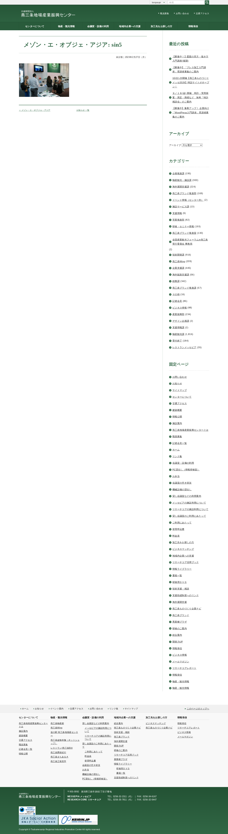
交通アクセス (202, 13)
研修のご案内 (179, 628)
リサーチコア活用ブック (185, 562)
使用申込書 (178, 529)
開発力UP (177, 641)
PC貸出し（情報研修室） (186, 469)
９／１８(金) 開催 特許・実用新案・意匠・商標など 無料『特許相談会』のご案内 (190, 97)
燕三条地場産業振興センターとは (190, 430)
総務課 (176, 281)
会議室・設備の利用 (98, 26)
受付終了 (177, 340)
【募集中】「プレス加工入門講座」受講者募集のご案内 (189, 69)
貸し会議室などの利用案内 (186, 496)
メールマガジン (180, 661)
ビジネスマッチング (183, 549)
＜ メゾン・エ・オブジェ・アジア (34, 110)
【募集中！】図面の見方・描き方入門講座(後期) (190, 58)
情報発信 (193, 26)
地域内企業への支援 (130, 26)
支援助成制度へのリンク (185, 595)
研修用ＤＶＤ (179, 582)
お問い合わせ (182, 13)
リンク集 (177, 456)
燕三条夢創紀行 (58, 752)
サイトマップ (179, 390)
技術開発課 (178, 254)
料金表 (176, 535)
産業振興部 (178, 314)
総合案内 (177, 635)
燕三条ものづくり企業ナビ (186, 608)
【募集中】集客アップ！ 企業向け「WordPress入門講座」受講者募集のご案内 (190, 112)
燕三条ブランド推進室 (184, 233)
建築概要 (177, 410)
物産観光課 (178, 334)
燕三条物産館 (57, 723)
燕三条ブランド (180, 615)
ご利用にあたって (182, 522)
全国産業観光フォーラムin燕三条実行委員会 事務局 (190, 241)
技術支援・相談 (180, 588)
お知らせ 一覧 (82, 110)
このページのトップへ (198, 708)
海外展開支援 (179, 602)
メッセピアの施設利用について (189, 502)
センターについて (34, 26)
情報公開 (177, 416)
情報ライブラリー (182, 569)
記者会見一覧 (179, 443)
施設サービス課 (180, 206)
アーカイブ (175, 145)
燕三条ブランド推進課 (184, 287)
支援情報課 (178, 327)
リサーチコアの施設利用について (190, 509)
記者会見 (177, 301)
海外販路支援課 (180, 274)
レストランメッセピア (184, 347)
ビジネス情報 (179, 307)
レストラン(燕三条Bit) (62, 748)
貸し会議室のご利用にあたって (189, 516)
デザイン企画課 (180, 321)
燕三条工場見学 (58, 761)
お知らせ (177, 383)
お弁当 (176, 476)
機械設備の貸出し (182, 489)
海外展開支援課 (180, 186)
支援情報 (177, 213)
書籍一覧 (177, 575)
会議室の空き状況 (182, 482)
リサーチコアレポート (184, 668)
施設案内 (177, 423)
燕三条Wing (178, 261)
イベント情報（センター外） (188, 200)
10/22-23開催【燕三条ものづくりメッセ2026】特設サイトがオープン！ (190, 82)
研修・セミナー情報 (183, 226)
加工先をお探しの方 (161, 26)
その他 (176, 294)
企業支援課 (178, 268)
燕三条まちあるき (59, 757)
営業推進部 (178, 219)
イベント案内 (57, 708)
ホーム (176, 449)
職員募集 (164, 13)
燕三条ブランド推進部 (184, 193)
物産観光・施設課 (182, 180)
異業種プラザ (179, 621)
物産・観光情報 (66, 26)
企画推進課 (178, 173)
